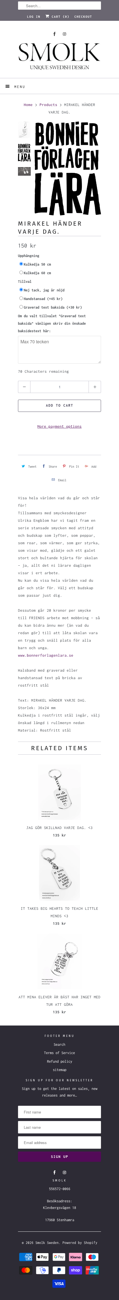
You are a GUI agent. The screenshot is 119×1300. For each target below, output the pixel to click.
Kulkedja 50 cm (37, 264)
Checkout (83, 16)
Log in (33, 16)
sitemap (59, 1070)
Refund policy (59, 1061)
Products (48, 104)
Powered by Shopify (80, 1242)
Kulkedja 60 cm (37, 273)
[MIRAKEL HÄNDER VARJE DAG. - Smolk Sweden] (68, 168)
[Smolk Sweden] (59, 58)
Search (59, 1044)
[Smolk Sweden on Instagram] (64, 34)
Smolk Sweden (47, 1242)
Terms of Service (59, 1053)
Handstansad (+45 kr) (43, 299)
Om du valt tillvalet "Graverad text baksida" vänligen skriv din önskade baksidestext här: (52, 323)
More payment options (59, 426)
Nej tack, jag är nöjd (44, 290)
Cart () (59, 16)
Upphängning (28, 256)
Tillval (25, 281)
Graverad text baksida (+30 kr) (53, 307)
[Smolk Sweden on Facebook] (54, 34)
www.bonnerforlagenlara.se (45, 655)
